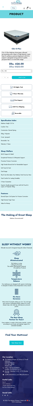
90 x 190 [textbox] (4, 71)
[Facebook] (2, 395)
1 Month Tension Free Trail (8, 385)
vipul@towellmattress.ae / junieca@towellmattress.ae (17, 374)
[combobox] (16, 71)
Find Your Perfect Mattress (8, 387)
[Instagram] (7, 395)
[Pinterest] (5, 395)
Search (4, 382)
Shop (13, 8)
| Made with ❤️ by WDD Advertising (21, 401)
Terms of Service (6, 384)
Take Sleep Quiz (16, 343)
